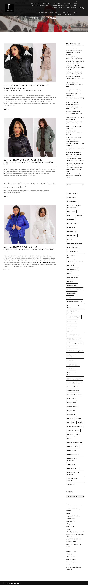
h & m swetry (79, 261)
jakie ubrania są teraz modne (56, 7)
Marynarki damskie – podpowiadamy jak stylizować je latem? (74, 84)
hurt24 (69, 273)
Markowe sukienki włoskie (74, 339)
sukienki (79, 418)
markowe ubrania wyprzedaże (72, 356)
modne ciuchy (71, 369)
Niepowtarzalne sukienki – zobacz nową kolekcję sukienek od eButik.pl (75, 78)
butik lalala (70, 215)
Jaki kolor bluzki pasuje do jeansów (74, 306)
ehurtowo (69, 239)
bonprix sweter (71, 211)
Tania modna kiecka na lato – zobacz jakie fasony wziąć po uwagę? (74, 169)
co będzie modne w (72, 223)
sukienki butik (71, 422)
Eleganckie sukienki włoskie (74, 243)
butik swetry (70, 219)
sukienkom (70, 434)
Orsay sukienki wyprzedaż (74, 394)
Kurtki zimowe (37, 90)
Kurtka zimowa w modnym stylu (20, 247)
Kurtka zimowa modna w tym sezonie (23, 160)
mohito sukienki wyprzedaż (74, 379)
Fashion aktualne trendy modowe (45, 1)
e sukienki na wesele (72, 247)
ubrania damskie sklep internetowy (73, 473)
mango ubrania (71, 325)
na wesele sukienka (72, 386)
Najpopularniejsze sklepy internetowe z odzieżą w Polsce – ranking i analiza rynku (74, 154)
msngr (79, 383)
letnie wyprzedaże (72, 321)
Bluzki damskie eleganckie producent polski (74, 206)
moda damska (71, 361)
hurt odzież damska (72, 277)
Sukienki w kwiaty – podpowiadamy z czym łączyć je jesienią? (74, 132)
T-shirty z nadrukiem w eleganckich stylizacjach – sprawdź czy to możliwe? (75, 143)
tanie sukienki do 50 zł (73, 450)
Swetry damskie (66, 12)
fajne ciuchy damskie (72, 251)
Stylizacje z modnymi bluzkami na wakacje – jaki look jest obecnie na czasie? (75, 67)
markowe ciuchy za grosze (74, 335)
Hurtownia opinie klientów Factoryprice (66, 14)
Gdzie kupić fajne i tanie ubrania (73, 256)
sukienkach (70, 418)
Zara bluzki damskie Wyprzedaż (72, 479)
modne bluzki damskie (73, 365)
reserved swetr (71, 398)
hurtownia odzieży (72, 285)
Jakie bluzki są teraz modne (74, 301)
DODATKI (75, 10)
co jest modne (71, 227)
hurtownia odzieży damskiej (74, 289)
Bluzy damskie (57, 3)
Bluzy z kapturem (65, 10)
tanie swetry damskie (73, 454)
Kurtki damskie (43, 12)
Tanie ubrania (71, 464)
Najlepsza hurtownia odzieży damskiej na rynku (38, 10)
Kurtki (6, 164)
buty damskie (67, 3)
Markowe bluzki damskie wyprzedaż (73, 330)
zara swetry (70, 484)
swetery (69, 438)
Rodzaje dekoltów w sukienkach (40, 5)
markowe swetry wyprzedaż (74, 343)
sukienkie (80, 422)
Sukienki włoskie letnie (73, 430)
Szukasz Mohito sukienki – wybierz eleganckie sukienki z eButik (74, 113)
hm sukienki (70, 265)
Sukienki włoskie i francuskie (74, 426)
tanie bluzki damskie (72, 446)
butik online (79, 215)
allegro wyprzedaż (72, 197)
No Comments (27, 90)
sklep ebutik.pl (71, 410)
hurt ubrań (70, 297)
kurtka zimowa (8, 173)
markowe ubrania (72, 347)
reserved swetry (71, 402)
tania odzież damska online (74, 442)
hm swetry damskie (72, 269)
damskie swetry (71, 231)
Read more (6, 109)
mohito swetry (71, 383)
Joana (7, 90)
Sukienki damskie (35, 3)
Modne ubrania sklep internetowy (73, 373)
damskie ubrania (71, 235)
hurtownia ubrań (71, 293)
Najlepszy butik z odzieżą (70, 1)
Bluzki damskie (47, 3)
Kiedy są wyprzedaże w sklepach (73, 312)
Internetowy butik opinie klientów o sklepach (64, 5)
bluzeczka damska (72, 201)
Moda (58, 1)
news (75, 3)
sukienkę (78, 434)
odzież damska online (73, 390)
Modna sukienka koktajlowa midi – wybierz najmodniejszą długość (74, 175)
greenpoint (70, 261)
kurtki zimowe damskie (43, 262)
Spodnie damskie (54, 12)
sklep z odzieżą (71, 414)
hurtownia (70, 281)
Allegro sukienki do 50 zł (73, 193)
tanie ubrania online (72, 468)
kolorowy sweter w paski (73, 317)
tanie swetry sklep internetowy (72, 459)
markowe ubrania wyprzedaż (75, 351)
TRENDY (75, 12)
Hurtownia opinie (72, 7)
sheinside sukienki (72, 406)
